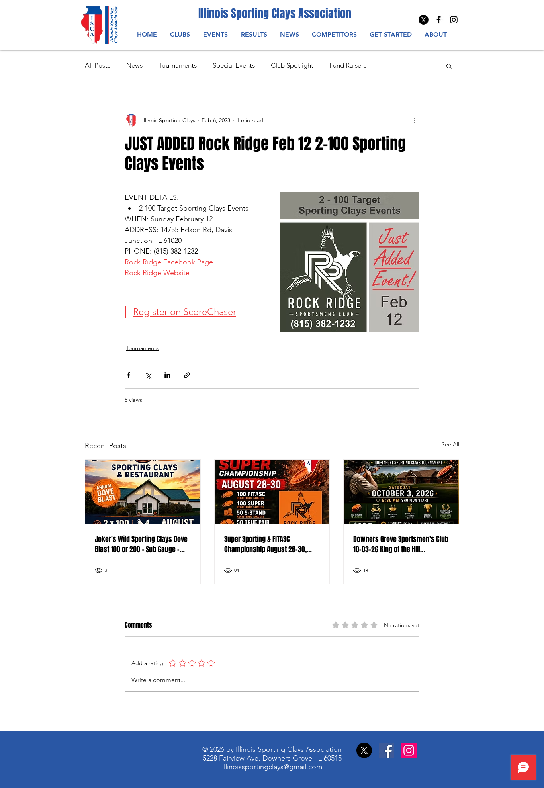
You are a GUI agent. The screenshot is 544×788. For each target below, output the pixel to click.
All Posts (97, 65)
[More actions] (414, 120)
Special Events (234, 65)
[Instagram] (454, 20)
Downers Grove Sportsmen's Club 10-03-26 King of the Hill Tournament (400, 544)
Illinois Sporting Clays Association (274, 13)
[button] (215, 34)
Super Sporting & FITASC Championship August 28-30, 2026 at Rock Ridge (265, 544)
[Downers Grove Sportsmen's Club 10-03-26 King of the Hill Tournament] (401, 492)
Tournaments (178, 65)
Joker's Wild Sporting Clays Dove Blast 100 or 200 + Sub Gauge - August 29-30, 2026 (141, 544)
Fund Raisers (347, 65)
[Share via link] (187, 375)
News (134, 65)
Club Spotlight (292, 65)
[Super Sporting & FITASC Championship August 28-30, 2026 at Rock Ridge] (272, 492)
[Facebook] (386, 750)
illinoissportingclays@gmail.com (272, 767)
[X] (424, 20)
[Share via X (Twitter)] (148, 375)
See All (450, 444)
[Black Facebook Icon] (439, 20)
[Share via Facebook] (128, 375)
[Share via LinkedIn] (167, 375)
